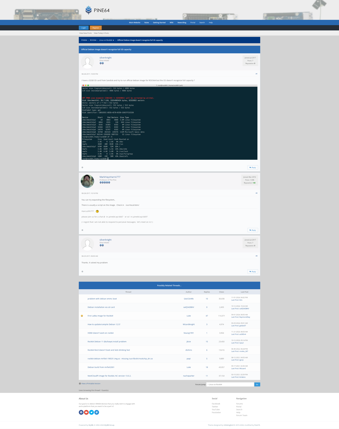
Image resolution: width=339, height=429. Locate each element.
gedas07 (242, 325)
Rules (146, 22)
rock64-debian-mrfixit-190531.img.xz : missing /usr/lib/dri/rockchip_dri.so (120, 358)
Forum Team (241, 415)
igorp (241, 360)
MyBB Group (109, 425)
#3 (256, 256)
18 (207, 367)
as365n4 (242, 334)
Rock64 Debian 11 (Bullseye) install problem (107, 341)
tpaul (241, 343)
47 (207, 315)
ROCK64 (93, 40)
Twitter (215, 406)
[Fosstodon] (96, 412)
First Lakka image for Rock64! (100, 315)
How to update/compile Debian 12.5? (104, 324)
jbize (189, 341)
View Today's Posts (101, 33)
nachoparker (188, 376)
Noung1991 (189, 333)
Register (96, 28)
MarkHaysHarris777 (110, 176)
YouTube (216, 409)
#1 (256, 74)
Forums (239, 403)
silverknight (105, 57)
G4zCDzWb (189, 298)
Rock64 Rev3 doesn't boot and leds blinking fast (109, 350)
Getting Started (159, 22)
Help (211, 22)
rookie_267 (243, 351)
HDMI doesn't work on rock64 (100, 333)
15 (207, 341)
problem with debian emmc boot (102, 298)
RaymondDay (244, 317)
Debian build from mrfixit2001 (101, 367)
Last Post (235, 300)
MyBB (91, 425)
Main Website (134, 22)
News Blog (182, 22)
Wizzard (242, 368)
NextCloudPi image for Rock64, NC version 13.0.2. (109, 376)
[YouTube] (86, 412)
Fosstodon (216, 412)
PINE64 (84, 40)
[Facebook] (81, 412)
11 (207, 376)
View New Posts (85, 33)
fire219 (257, 425)
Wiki (171, 22)
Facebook (216, 403)
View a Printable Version (90, 383)
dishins (189, 350)
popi (189, 358)
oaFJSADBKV (188, 307)
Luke (189, 315)
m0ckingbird (228, 425)
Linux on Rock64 (105, 40)
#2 (256, 193)
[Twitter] (91, 412)
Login (83, 28)
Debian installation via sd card (101, 307)
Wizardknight (189, 324)
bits (240, 300)
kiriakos (242, 377)
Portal (192, 22)
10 (207, 298)
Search (202, 22)
